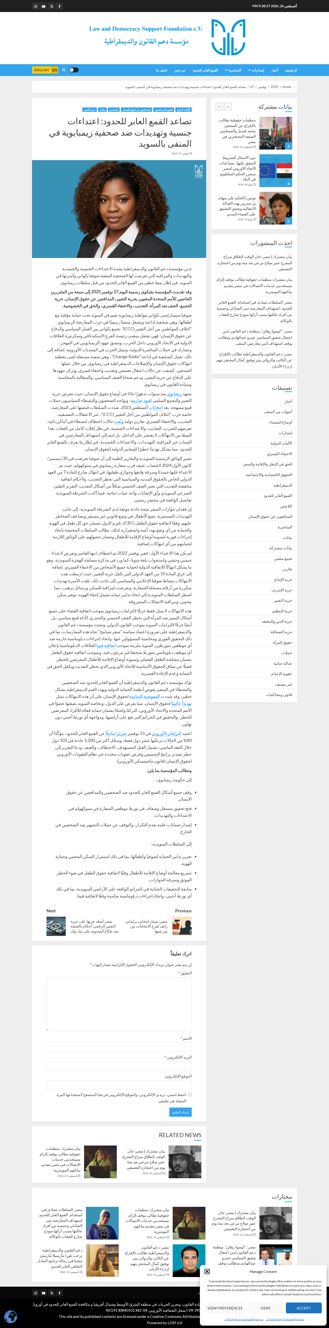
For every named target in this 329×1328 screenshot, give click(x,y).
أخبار (274, 70)
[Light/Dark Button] (74, 70)
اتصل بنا (161, 70)
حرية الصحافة (281, 631)
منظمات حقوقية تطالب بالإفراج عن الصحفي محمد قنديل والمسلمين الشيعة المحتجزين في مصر (237, 131)
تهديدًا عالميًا (181, 703)
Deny (265, 1308)
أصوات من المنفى (278, 411)
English (41, 70)
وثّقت (119, 421)
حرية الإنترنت (281, 590)
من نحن (179, 70)
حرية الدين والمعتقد (277, 621)
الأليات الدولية (183, 109)
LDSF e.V (175, 1322)
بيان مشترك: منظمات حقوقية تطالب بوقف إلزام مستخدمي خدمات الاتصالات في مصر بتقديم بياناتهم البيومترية (60, 1159)
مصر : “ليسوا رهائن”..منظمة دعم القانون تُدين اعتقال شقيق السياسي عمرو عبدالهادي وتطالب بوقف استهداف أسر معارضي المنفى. (255, 337)
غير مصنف (283, 684)
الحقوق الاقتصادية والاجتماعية (269, 474)
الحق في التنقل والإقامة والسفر (267, 464)
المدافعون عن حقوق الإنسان (136, 109)
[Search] (64, 70)
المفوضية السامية (144, 696)
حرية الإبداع (283, 579)
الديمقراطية (282, 485)
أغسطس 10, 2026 (243, 146)
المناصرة (235, 70)
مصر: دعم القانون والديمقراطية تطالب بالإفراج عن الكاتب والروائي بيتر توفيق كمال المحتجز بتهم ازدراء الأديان (254, 359)
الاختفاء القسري (279, 453)
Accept (304, 1308)
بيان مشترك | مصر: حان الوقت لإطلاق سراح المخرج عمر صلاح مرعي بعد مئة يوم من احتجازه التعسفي (254, 262)
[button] (207, 1271)
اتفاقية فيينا (106, 645)
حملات (287, 652)
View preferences (225, 1308)
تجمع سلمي (283, 558)
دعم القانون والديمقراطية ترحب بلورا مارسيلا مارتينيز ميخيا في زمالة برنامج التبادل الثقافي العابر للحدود (59, 1258)
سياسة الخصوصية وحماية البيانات (285, 1319)
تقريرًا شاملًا (116, 733)
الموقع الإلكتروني (178, 1076)
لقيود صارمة (141, 400)
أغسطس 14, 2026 (156, 1274)
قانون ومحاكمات (279, 694)
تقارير (287, 568)
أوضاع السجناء (280, 422)
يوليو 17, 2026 (245, 219)
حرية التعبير (89, 109)
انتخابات (156, 407)
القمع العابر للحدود (205, 70)
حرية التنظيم (282, 610)
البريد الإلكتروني (178, 1057)
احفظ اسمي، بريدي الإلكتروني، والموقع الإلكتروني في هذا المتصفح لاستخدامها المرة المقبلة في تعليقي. (121, 1097)
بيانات (102, 109)
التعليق (185, 973)
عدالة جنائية (283, 663)
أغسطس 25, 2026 (152, 1173)
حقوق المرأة (282, 642)
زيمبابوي (174, 393)
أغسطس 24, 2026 (67, 1175)
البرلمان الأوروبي (166, 733)
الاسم (186, 1038)
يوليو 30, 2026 (245, 184)
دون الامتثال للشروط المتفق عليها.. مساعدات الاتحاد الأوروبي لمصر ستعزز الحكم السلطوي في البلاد (237, 168)
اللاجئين (286, 506)
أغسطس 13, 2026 (69, 1272)
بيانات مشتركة (280, 547)
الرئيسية (291, 70)
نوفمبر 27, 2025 (180, 153)
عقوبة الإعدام (281, 673)
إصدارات (258, 70)
